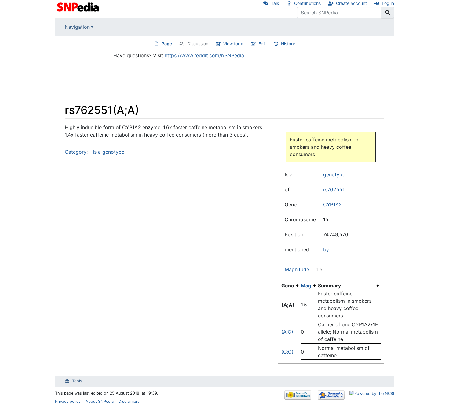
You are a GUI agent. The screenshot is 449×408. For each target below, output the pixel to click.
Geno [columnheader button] (287, 286)
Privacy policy (68, 401)
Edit (262, 43)
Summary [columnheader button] (329, 286)
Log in (388, 3)
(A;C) (287, 332)
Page (167, 43)
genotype (334, 174)
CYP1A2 (332, 204)
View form (233, 43)
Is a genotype (108, 152)
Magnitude (297, 269)
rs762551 (334, 189)
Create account (351, 3)
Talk (275, 3)
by (326, 249)
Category (75, 152)
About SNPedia (100, 401)
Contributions (307, 3)
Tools (77, 381)
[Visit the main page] (78, 6)
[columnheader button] (309, 286)
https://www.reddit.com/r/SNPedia (204, 55)
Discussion (197, 43)
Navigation (77, 27)
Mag (306, 286)
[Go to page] (387, 12)
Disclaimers (129, 401)
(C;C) (287, 352)
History (288, 43)
